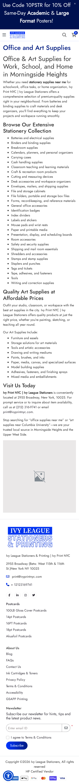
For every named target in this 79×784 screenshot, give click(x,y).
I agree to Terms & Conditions (31, 737)
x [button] (74, 3)
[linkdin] (17, 595)
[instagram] (25, 595)
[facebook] (9, 595)
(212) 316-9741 (26, 407)
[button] (8, 776)
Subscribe (16, 745)
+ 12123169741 (21, 584)
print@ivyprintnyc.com (18, 412)
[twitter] (33, 595)
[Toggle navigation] (4, 35)
